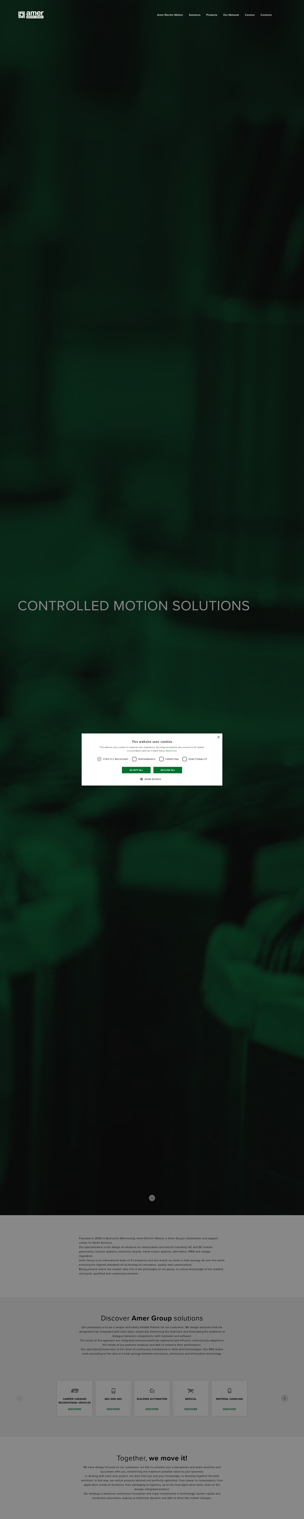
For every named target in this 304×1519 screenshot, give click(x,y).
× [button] (218, 737)
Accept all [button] (136, 770)
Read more (171, 750)
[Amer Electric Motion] (35, 14)
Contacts (266, 15)
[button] (152, 779)
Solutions (194, 15)
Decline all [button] (168, 770)
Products (211, 15)
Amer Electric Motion (170, 15)
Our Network (231, 15)
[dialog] (152, 759)
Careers (250, 15)
